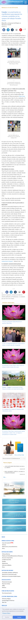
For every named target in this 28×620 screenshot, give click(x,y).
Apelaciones (5, 563)
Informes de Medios (6, 565)
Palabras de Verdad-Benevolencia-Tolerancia (12, 555)
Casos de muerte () (7, 542)
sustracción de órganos (7, 261)
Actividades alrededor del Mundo (10, 572)
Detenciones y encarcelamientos (9, 546)
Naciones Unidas (6, 583)
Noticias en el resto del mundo (10, 7)
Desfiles (4, 561)
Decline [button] (7, 617)
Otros (3, 548)
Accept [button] (19, 617)
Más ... (4, 477)
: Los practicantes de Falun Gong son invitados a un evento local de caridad (12, 388)
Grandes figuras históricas (8, 600)
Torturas (4, 544)
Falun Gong (22, 96)
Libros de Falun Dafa (19, 455)
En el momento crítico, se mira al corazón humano (15, 472)
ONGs (3, 585)
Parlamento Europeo (7, 582)
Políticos (4, 587)
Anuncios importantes (7, 557)
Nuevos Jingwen (7, 462)
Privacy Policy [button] (6, 613)
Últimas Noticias (6, 554)
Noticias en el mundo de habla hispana (11, 576)
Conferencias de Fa (6, 559)
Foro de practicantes (7, 593)
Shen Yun (4, 602)
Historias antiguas (6, 598)
